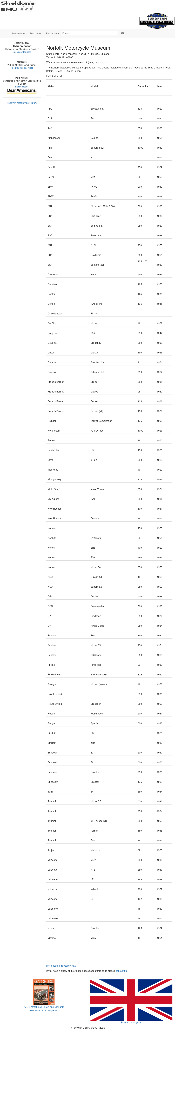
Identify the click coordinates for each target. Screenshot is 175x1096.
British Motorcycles (131, 1022)
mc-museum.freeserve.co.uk (61, 965)
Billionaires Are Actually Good (44, 1010)
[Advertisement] (87, 1053)
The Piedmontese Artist (22, 67)
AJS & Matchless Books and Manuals (44, 1007)
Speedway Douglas (22, 51)
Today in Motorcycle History (22, 102)
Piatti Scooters (22, 86)
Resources (51, 33)
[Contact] (121, 33)
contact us (121, 970)
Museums (17, 33)
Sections (34, 33)
